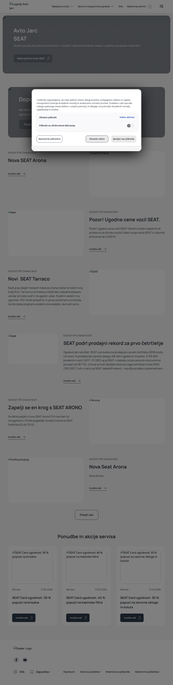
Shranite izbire (97, 139)
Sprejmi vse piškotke (123, 139)
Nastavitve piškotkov (49, 139)
